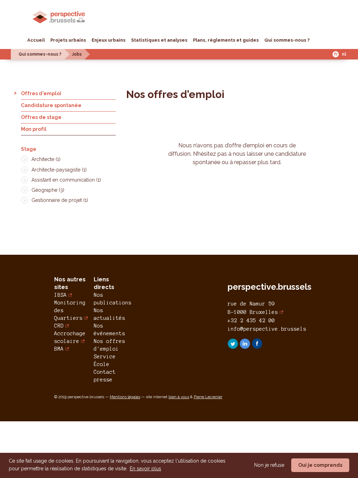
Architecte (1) (45, 159)
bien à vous (179, 397)
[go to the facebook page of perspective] (257, 347)
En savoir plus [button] (145, 468)
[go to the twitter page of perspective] (233, 347)
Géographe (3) (47, 190)
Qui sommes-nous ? (287, 40)
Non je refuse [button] (269, 465)
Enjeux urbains (109, 40)
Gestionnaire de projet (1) (59, 200)
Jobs (77, 54)
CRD (59, 326)
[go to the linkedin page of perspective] (245, 347)
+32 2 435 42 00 (251, 320)
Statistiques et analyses (159, 40)
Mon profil (33, 129)
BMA (59, 349)
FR (336, 54)
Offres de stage (41, 117)
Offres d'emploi (41, 93)
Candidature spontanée (51, 105)
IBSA (60, 295)
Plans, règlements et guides (226, 40)
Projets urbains (68, 40)
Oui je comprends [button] (320, 465)
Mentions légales (125, 397)
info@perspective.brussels (267, 329)
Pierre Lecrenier (208, 397)
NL (344, 54)
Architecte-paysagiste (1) (59, 170)
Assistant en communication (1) (66, 180)
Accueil (36, 40)
